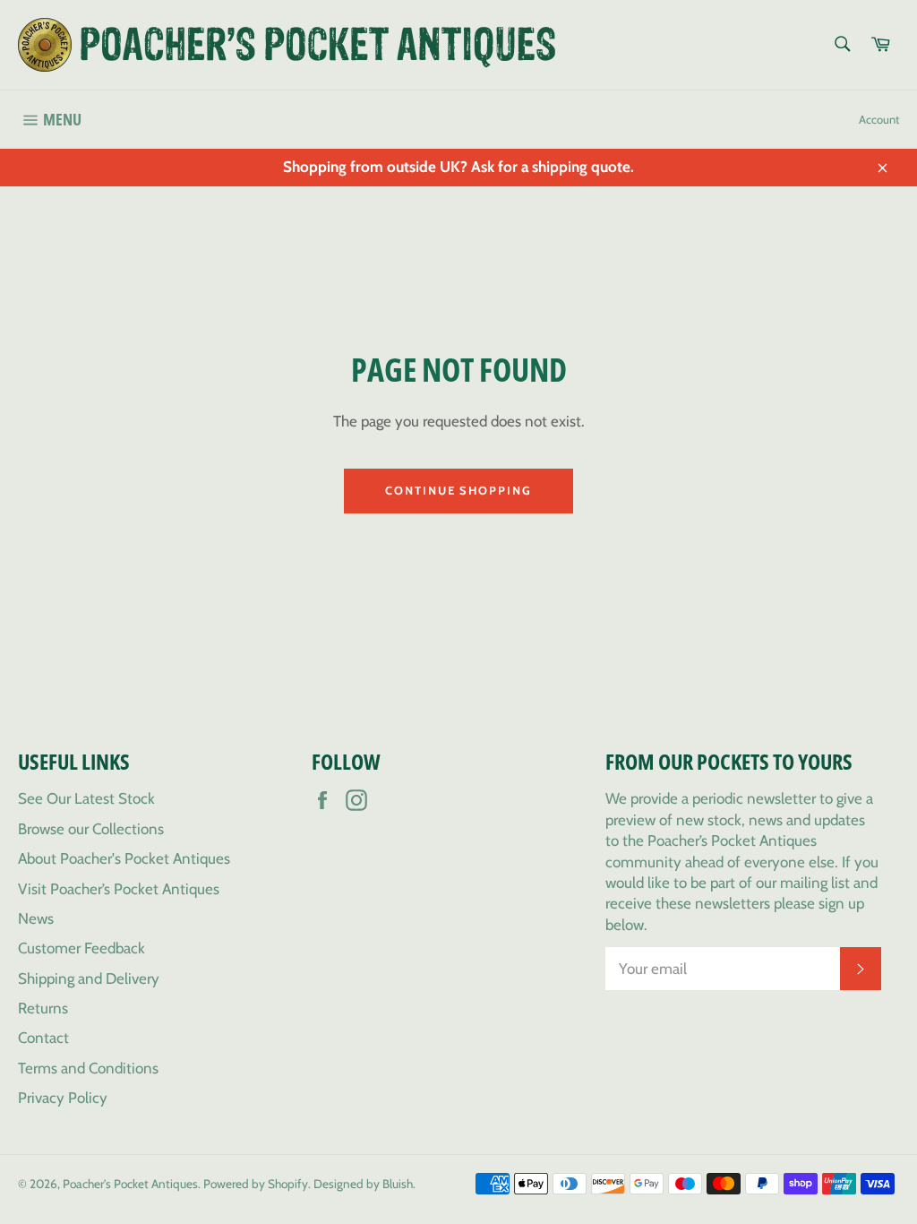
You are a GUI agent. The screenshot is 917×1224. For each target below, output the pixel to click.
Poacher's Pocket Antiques (130, 1184)
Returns (43, 1008)
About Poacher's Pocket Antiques (124, 858)
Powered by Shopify (255, 1184)
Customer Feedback (81, 948)
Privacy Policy (62, 1098)
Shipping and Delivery (88, 978)
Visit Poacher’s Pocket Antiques (118, 889)
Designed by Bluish (363, 1184)
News (36, 918)
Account (879, 119)
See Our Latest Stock (86, 798)
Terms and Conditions (88, 1068)
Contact (43, 1038)
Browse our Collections (91, 829)
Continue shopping (458, 490)
